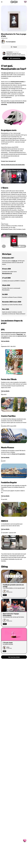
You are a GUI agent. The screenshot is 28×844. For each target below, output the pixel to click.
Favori (15, 47)
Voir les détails (5, 341)
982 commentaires (15, 58)
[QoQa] (14, 2)
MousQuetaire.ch (7, 273)
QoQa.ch (14, 260)
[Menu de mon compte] (25, 2)
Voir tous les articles (14, 657)
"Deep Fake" (19, 334)
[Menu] (2, 2)
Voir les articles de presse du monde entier (13, 164)
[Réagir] (25, 841)
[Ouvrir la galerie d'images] (14, 18)
